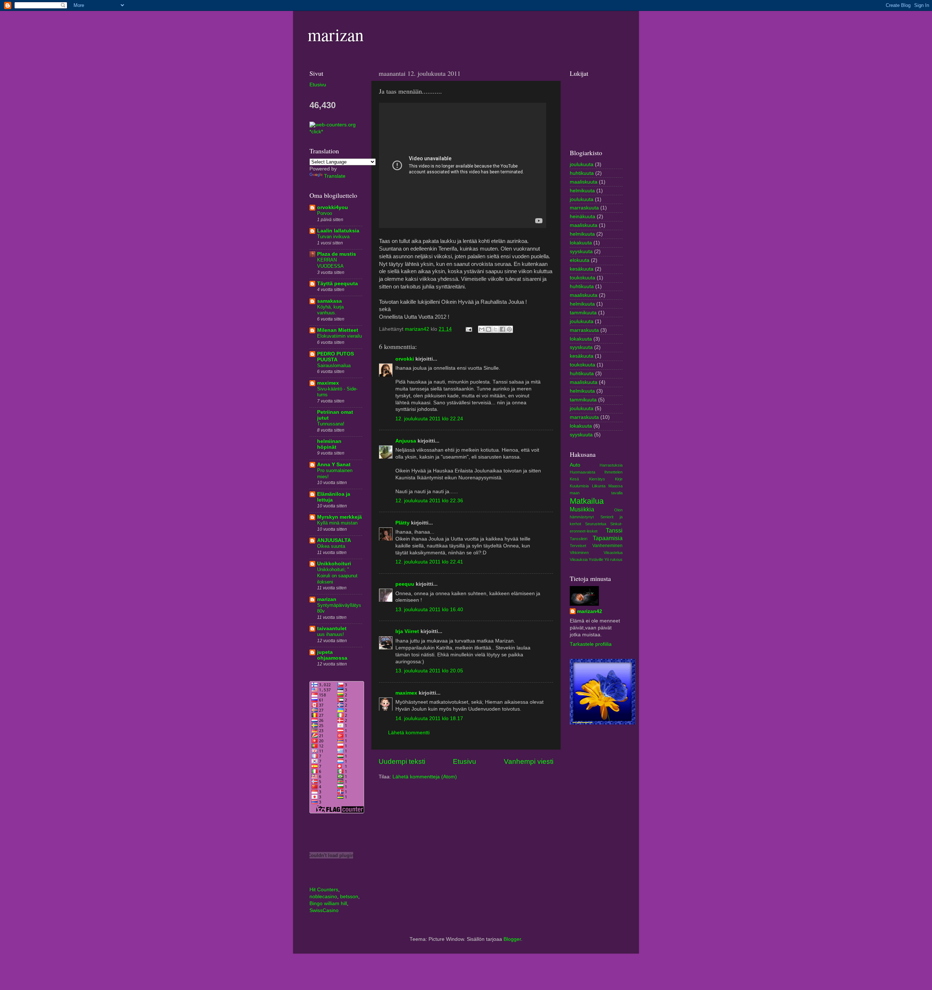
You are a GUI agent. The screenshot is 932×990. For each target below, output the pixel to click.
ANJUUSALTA (334, 540)
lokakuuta (581, 242)
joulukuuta (581, 164)
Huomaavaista (582, 472)
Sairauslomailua (334, 365)
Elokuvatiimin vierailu (339, 336)
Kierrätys (597, 479)
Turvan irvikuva (333, 236)
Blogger (512, 939)
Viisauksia (579, 559)
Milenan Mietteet (337, 330)
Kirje (619, 479)
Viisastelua (613, 552)
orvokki (404, 359)
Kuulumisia (579, 486)
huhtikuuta (582, 173)
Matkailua (587, 501)
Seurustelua (595, 524)
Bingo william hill (328, 903)
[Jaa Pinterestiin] (509, 329)
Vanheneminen (607, 545)
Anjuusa (405, 441)
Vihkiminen (579, 552)
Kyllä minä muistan (337, 523)
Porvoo (324, 213)
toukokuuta (582, 277)
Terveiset (578, 545)
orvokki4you (332, 207)
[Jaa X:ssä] (495, 329)
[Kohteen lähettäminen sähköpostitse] (481, 329)
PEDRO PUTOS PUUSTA (335, 356)
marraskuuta (584, 208)
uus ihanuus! (330, 634)
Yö (606, 559)
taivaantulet (332, 628)
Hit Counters (323, 889)
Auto (575, 465)
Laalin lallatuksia (338, 230)
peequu (404, 584)
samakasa (329, 301)
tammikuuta (583, 312)
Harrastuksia (611, 465)
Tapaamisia (608, 538)
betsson (349, 896)
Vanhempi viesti (528, 761)
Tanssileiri (578, 539)
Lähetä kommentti (409, 732)
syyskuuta (581, 251)
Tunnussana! (330, 424)
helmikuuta (582, 190)
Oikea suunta (331, 546)
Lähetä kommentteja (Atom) (424, 776)
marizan (336, 34)
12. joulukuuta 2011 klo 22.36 (429, 500)
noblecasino (323, 896)
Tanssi (614, 530)
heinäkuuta (582, 216)
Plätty (402, 523)
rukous (616, 559)
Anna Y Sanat (334, 464)
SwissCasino (324, 910)
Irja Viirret (407, 631)
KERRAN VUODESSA (330, 263)
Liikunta (598, 486)
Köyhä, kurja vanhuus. (330, 310)
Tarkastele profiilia (591, 644)
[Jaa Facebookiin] (502, 329)
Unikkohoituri (334, 563)
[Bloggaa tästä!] (488, 329)
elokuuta (579, 260)
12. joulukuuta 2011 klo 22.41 (429, 562)
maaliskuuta (583, 182)
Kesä (574, 479)
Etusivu (464, 761)
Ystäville (596, 559)
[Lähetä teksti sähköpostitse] (468, 329)
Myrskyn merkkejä (339, 517)
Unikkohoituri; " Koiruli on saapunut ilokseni (337, 575)
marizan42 (589, 611)
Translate (334, 176)
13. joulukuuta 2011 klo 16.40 (429, 609)
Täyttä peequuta (337, 283)
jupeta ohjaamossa (332, 655)
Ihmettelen (613, 472)
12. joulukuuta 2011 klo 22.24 (429, 418)
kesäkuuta (581, 269)
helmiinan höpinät (329, 444)
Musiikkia (582, 509)
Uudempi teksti (402, 761)
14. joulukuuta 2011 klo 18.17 (429, 718)
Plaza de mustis (336, 254)
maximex (406, 693)
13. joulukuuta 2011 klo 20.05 (429, 670)
